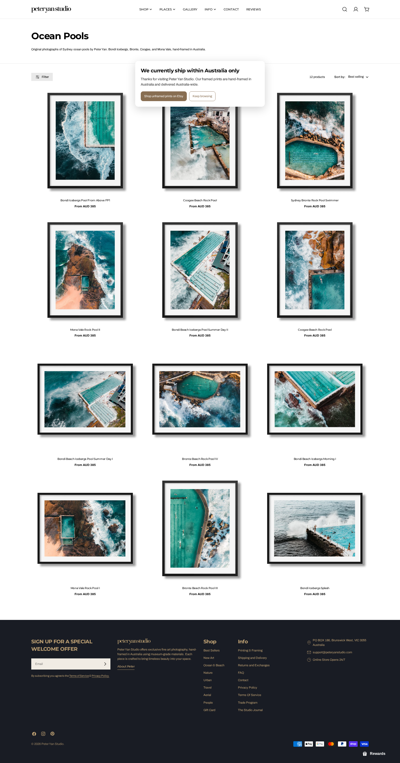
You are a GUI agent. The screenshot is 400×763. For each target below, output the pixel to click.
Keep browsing (202, 96)
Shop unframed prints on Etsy (163, 96)
